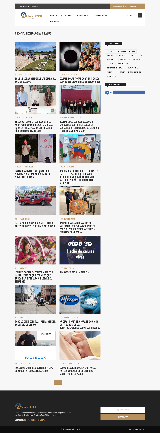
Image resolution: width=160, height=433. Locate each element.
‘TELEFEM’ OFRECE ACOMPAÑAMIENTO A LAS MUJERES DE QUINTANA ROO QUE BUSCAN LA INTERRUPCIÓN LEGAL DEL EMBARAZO (34, 277)
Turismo (110, 55)
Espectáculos (122, 64)
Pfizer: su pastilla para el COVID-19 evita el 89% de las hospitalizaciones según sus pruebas (80, 324)
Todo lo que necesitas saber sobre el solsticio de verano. (35, 323)
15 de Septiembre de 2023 (70, 117)
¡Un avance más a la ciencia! (74, 272)
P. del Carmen (121, 51)
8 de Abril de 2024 (23, 74)
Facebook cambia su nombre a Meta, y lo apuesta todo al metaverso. (35, 369)
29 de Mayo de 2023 (23, 219)
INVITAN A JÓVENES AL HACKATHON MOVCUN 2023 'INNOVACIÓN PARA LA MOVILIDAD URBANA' (32, 174)
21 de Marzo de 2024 (68, 74)
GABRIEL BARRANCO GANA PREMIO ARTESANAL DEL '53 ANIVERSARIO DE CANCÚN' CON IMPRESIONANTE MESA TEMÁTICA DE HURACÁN (77, 227)
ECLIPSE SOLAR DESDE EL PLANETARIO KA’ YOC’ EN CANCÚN (35, 80)
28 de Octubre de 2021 (24, 363)
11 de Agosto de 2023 (24, 166)
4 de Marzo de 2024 (23, 117)
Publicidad (34, 6)
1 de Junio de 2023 (67, 166)
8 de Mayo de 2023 (67, 219)
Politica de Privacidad (137, 429)
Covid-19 (132, 55)
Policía (123, 60)
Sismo (141, 55)
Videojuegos (111, 72)
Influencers (111, 76)
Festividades (121, 55)
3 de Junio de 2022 (68, 268)
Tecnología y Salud (101, 16)
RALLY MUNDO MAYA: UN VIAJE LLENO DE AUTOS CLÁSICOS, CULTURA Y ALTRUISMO (35, 224)
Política (132, 51)
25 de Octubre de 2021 (69, 363)
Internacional (83, 16)
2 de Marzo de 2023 (23, 268)
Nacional (69, 16)
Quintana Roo (56, 16)
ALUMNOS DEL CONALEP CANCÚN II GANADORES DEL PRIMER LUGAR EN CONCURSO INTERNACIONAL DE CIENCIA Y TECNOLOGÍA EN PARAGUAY (79, 126)
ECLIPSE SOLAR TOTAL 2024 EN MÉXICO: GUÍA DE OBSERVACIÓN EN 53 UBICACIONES (80, 80)
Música (122, 72)
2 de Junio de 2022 (23, 317)
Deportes (54, 21)
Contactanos (24, 6)
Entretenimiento (134, 72)
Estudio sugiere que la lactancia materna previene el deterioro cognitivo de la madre (78, 370)
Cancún (109, 51)
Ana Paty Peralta (133, 68)
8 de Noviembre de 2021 (69, 317)
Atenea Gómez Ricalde (115, 68)
